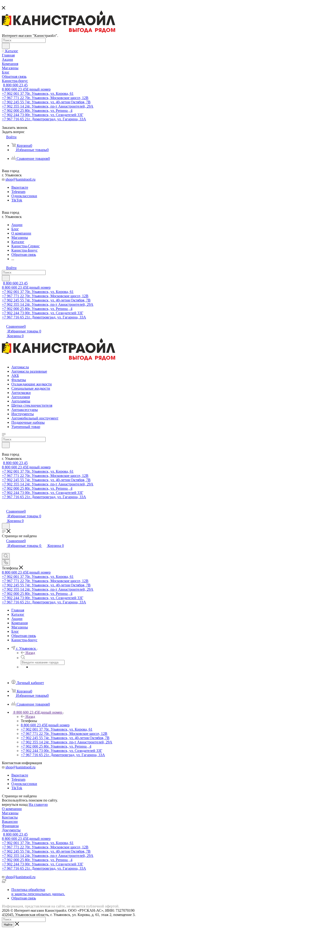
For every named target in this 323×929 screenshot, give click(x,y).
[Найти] (6, 46)
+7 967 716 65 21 (44, 119)
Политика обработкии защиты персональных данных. (38, 892)
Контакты (10, 817)
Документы (11, 830)
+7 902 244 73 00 (42, 115)
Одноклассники (24, 196)
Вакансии (10, 822)
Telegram (18, 192)
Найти (8, 924)
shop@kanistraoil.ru (20, 179)
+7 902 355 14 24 (47, 106)
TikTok (16, 200)
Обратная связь (23, 898)
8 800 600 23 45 (15, 85)
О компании (12, 809)
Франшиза (10, 826)
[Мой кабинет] (4, 506)
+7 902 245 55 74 (46, 102)
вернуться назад (15, 805)
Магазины (10, 813)
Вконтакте (19, 187)
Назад (30, 653)
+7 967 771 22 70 (45, 98)
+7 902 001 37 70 (38, 94)
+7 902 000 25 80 (37, 111)
